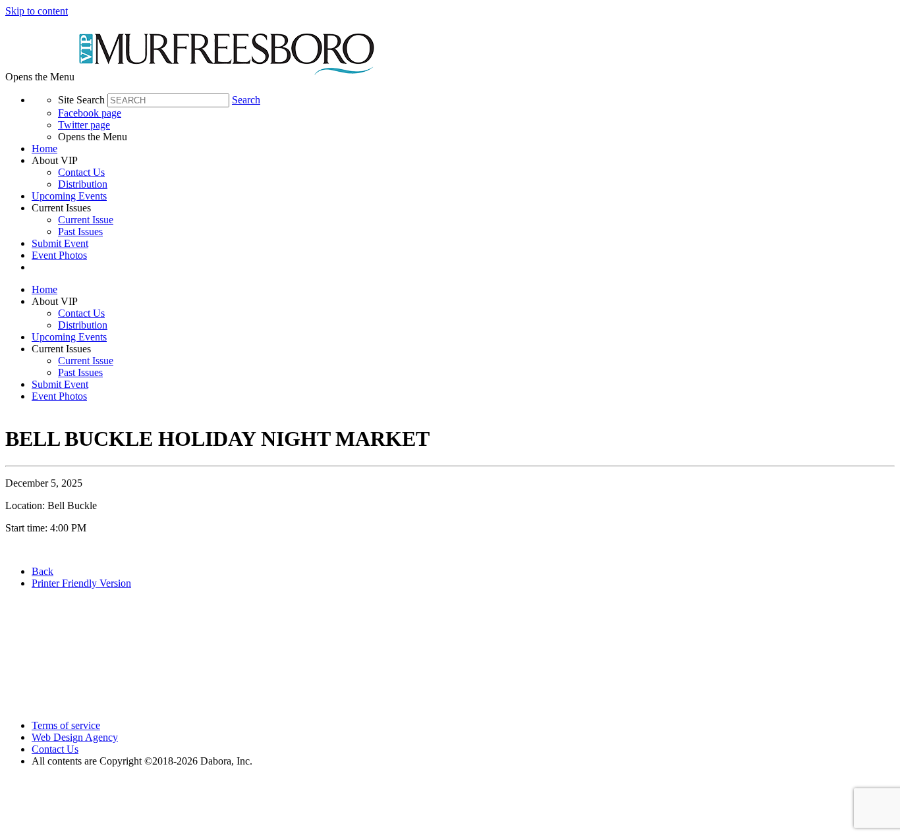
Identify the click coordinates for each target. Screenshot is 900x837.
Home (44, 148)
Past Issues (80, 231)
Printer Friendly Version (81, 583)
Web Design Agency (75, 737)
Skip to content (36, 10)
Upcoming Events (69, 196)
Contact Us (81, 172)
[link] (463, 149)
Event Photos (59, 255)
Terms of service (66, 725)
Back (42, 571)
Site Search (81, 99)
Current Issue (85, 219)
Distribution (82, 184)
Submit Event (60, 243)
